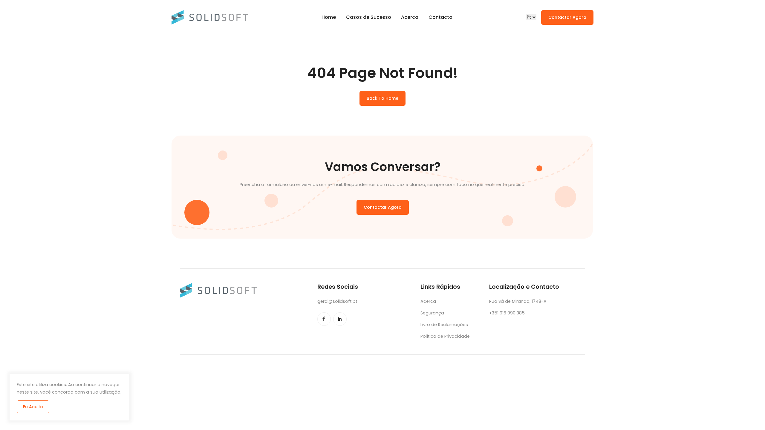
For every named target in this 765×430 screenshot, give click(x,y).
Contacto (440, 17)
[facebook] (324, 319)
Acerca (409, 17)
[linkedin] (340, 319)
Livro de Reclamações (444, 325)
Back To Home (382, 98)
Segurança (432, 313)
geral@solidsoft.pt (337, 301)
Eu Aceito (33, 407)
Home (329, 17)
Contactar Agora (567, 17)
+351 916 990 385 (507, 313)
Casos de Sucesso (368, 17)
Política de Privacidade (445, 336)
